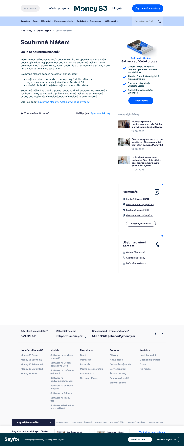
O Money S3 (110, 21)
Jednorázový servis (120, 364)
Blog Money (26, 31)
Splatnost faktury (100, 113)
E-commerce (95, 21)
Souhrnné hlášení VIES (137, 210)
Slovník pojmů (44, 31)
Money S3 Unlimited (32, 369)
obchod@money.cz (122, 336)
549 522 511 (99, 336)
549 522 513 (28, 336)
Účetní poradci (148, 355)
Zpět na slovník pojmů (36, 113)
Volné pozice (138, 439)
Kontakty (145, 350)
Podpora (114, 350)
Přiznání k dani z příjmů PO (140, 204)
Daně (35, 21)
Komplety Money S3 (32, 350)
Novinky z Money (89, 378)
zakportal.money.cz (69, 336)
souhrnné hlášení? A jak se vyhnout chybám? (64, 101)
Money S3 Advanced (32, 364)
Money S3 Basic (29, 355)
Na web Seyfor (164, 439)
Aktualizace (116, 359)
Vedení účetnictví (135, 252)
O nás (143, 364)
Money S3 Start (29, 373)
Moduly (54, 350)
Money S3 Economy (31, 359)
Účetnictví (45, 21)
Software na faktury (61, 393)
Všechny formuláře (141, 223)
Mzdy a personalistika (63, 21)
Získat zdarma (140, 100)
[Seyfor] (12, 439)
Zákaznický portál (119, 378)
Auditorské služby (135, 257)
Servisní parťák (118, 369)
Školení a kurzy (118, 373)
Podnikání (81, 21)
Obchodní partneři (150, 359)
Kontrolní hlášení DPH (137, 199)
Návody (114, 355)
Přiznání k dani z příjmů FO (139, 215)
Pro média (145, 369)
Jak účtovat (26, 21)
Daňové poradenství (136, 263)
